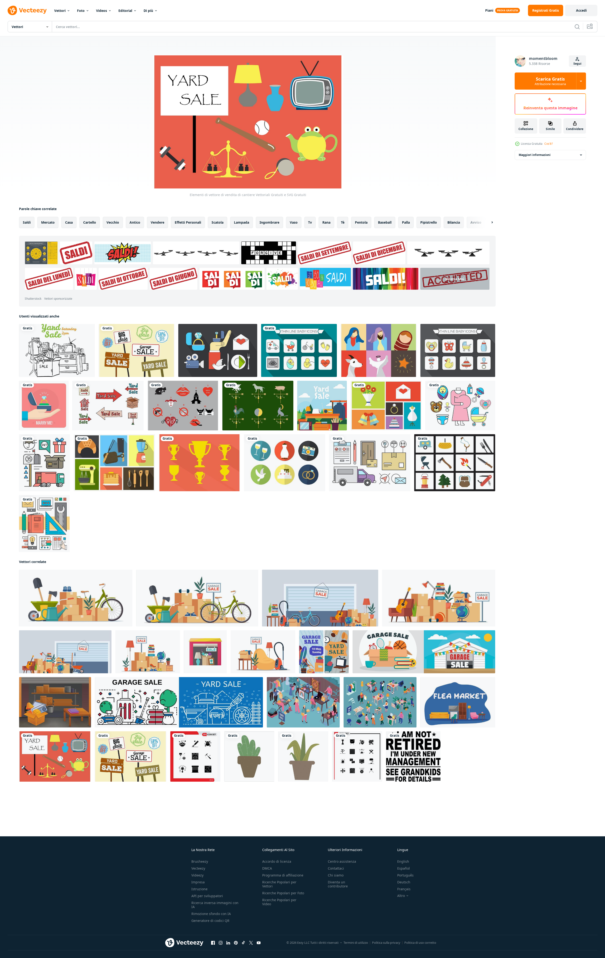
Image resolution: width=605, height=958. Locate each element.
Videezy (197, 875)
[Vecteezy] (27, 10)
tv (310, 222)
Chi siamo (336, 875)
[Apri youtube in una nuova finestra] (259, 943)
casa (69, 222)
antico (135, 222)
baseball (385, 222)
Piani (489, 10)
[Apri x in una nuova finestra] (251, 943)
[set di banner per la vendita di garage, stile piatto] (424, 651)
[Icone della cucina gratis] (114, 462)
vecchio (112, 222)
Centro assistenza (342, 861)
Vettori (60, 10)
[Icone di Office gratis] (44, 523)
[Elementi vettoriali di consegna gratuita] (44, 462)
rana (326, 222)
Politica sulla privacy (386, 942)
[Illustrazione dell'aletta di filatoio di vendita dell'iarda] (57, 350)
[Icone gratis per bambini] (299, 350)
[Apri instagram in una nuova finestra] (221, 943)
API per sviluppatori (207, 896)
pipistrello (428, 222)
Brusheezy (199, 861)
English (403, 861)
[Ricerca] (577, 26)
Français (404, 889)
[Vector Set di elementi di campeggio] (454, 462)
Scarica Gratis (550, 81)
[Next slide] (488, 222)
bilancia (453, 222)
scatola (217, 222)
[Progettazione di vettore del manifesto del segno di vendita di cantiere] (322, 405)
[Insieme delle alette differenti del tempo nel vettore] (257, 405)
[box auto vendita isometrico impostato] (380, 702)
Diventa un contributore (338, 884)
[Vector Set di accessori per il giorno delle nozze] (386, 405)
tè (342, 222)
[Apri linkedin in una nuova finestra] (228, 943)
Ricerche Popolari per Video (279, 902)
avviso (475, 222)
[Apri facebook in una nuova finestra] (213, 943)
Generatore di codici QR (210, 920)
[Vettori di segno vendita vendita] (136, 350)
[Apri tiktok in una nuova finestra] (243, 943)
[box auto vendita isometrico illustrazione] (303, 702)
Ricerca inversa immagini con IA (214, 904)
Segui (577, 64)
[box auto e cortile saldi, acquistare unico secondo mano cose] (324, 651)
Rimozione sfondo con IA (211, 913)
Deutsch (403, 882)
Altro (401, 896)
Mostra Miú (454, 278)
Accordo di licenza (276, 861)
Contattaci (336, 868)
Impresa (198, 882)
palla (406, 222)
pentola (361, 222)
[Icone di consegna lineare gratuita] (369, 462)
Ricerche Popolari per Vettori (279, 884)
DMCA (267, 868)
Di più (148, 10)
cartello (89, 222)
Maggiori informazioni (535, 155)
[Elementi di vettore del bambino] (457, 350)
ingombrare (269, 222)
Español (403, 868)
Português (405, 875)
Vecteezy (198, 868)
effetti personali (188, 222)
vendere (157, 222)
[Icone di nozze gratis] (217, 350)
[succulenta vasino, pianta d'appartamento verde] (249, 756)
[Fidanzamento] (44, 405)
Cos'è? (548, 144)
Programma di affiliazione (282, 875)
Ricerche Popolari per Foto (283, 893)
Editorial (125, 10)
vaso (294, 222)
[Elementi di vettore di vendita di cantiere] (55, 756)
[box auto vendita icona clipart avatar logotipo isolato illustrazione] (205, 651)
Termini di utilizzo (356, 942)
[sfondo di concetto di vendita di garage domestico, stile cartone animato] (55, 702)
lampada (241, 222)
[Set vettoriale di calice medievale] (199, 462)
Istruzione (199, 889)
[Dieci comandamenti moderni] (182, 405)
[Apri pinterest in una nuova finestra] (236, 943)
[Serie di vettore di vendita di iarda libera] (108, 405)
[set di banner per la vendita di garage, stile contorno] (179, 702)
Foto (81, 10)
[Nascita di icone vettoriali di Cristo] (378, 350)
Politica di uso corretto (420, 942)
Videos (101, 10)
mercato (48, 222)
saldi (27, 222)
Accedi (581, 10)
